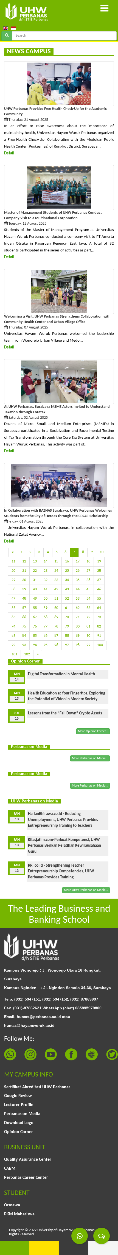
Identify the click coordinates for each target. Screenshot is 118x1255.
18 (88, 561)
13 (35, 561)
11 (13, 561)
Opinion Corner (18, 1132)
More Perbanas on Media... (90, 758)
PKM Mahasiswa (19, 1214)
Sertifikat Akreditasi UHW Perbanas (37, 1087)
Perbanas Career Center (26, 1177)
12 (24, 561)
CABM (9, 1168)
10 (101, 552)
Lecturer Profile (18, 1105)
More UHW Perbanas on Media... (86, 890)
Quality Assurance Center (27, 1159)
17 (78, 561)
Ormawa (12, 1205)
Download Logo (18, 1123)
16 (67, 561)
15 (56, 561)
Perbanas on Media (22, 1114)
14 (45, 561)
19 (99, 561)
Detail (9, 153)
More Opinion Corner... (93, 731)
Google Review (18, 1096)
